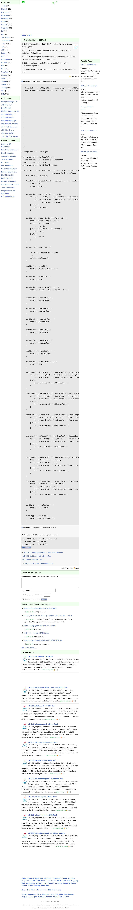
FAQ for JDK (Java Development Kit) (39, 563)
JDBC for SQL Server (9, 136)
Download (26, 547)
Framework (5, 18)
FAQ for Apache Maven (10, 111)
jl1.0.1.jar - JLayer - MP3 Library (36, 633)
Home (24, 35)
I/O (2, 31)
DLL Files (5, 162)
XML (3, 94)
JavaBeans (5, 40)
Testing (4, 87)
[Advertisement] (10, 227)
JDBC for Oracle (7, 130)
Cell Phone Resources (10, 184)
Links (30, 897)
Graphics (4, 28)
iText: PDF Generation (10, 127)
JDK (3, 47)
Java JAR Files (7, 159)
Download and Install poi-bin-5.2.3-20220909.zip (43, 640)
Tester (24, 894)
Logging (4, 53)
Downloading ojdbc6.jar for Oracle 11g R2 (40, 608)
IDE (2, 34)
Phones (49, 897)
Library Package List (9, 102)
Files (61, 894)
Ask (59, 890)
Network (4, 62)
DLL (56, 894)
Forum (66, 897)
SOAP (3, 84)
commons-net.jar (7, 117)
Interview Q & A (7, 178)
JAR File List (6, 105)
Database (5, 15)
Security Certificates (9, 169)
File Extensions (7, 165)
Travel (55, 897)
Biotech (4, 9)
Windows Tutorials (8, 156)
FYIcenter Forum (7, 196)
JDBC (3, 44)
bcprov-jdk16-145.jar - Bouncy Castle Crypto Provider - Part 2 (48, 615)
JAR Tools (5, 37)
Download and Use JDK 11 (33, 560)
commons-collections (9, 124)
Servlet (4, 81)
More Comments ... (29, 648)
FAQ (61, 897)
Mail (3, 56)
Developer (32, 894)
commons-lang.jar (8, 114)
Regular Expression (9, 172)
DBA (39, 894)
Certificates (69, 894)
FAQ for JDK (6, 108)
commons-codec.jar (8, 121)
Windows (45, 894)
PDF (3, 66)
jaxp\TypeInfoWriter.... (89, 64)
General (4, 25)
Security (4, 75)
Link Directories (7, 175)
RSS (49, 890)
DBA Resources (7, 153)
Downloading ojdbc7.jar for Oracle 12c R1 (40, 626)
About (33, 890)
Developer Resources (9, 150)
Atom (54, 890)
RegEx (24, 897)
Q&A (35, 897)
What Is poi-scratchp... (89, 152)
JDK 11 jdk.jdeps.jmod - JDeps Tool (37, 556)
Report (4, 69)
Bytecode (5, 12)
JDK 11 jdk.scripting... (89, 86)
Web (3, 91)
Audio (3, 6)
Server (3, 78)
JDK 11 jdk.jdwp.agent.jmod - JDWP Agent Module (43, 552)
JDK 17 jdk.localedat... (90, 131)
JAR (52, 894)
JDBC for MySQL (8, 133)
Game (3, 21)
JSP (2, 50)
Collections (42, 890)
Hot (28, 890)
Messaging (5, 59)
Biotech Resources (8, 181)
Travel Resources (8, 188)
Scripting (4, 72)
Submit (44, 599)
